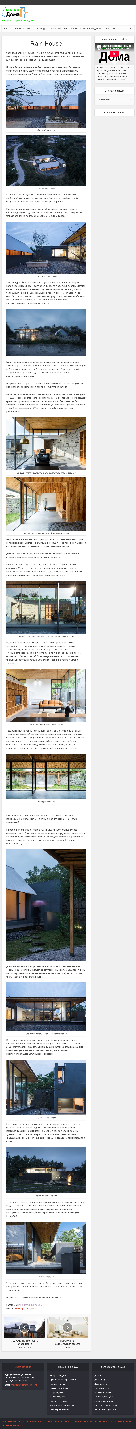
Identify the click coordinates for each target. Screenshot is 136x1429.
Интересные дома (58, 1375)
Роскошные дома (102, 1388)
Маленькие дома (57, 1396)
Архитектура (40, 28)
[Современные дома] (15, 12)
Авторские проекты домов (64, 28)
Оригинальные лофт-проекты (63, 1379)
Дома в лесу (99, 1375)
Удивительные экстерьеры (62, 1405)
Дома (5, 28)
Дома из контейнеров (60, 1388)
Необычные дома (21, 28)
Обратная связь (23, 1367)
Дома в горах (100, 1384)
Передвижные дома (59, 1384)
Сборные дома (56, 1392)
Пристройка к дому (58, 1401)
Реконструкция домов (30, 1304)
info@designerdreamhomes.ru (24, 1385)
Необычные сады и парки (105, 1409)
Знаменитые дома (102, 1392)
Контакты (110, 28)
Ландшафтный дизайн (90, 28)
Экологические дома (103, 1401)
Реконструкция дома (25, 1308)
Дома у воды (100, 1379)
